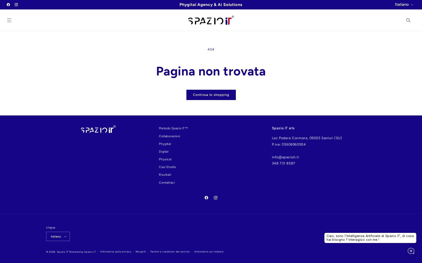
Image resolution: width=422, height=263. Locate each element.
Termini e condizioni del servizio (170, 251)
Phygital (165, 144)
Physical (165, 159)
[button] (9, 20)
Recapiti (141, 251)
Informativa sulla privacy (115, 251)
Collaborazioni (169, 136)
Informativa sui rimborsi (209, 251)
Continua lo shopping (211, 95)
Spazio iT (62, 251)
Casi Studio (167, 167)
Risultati (165, 175)
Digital (163, 151)
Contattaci (167, 182)
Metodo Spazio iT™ (173, 128)
